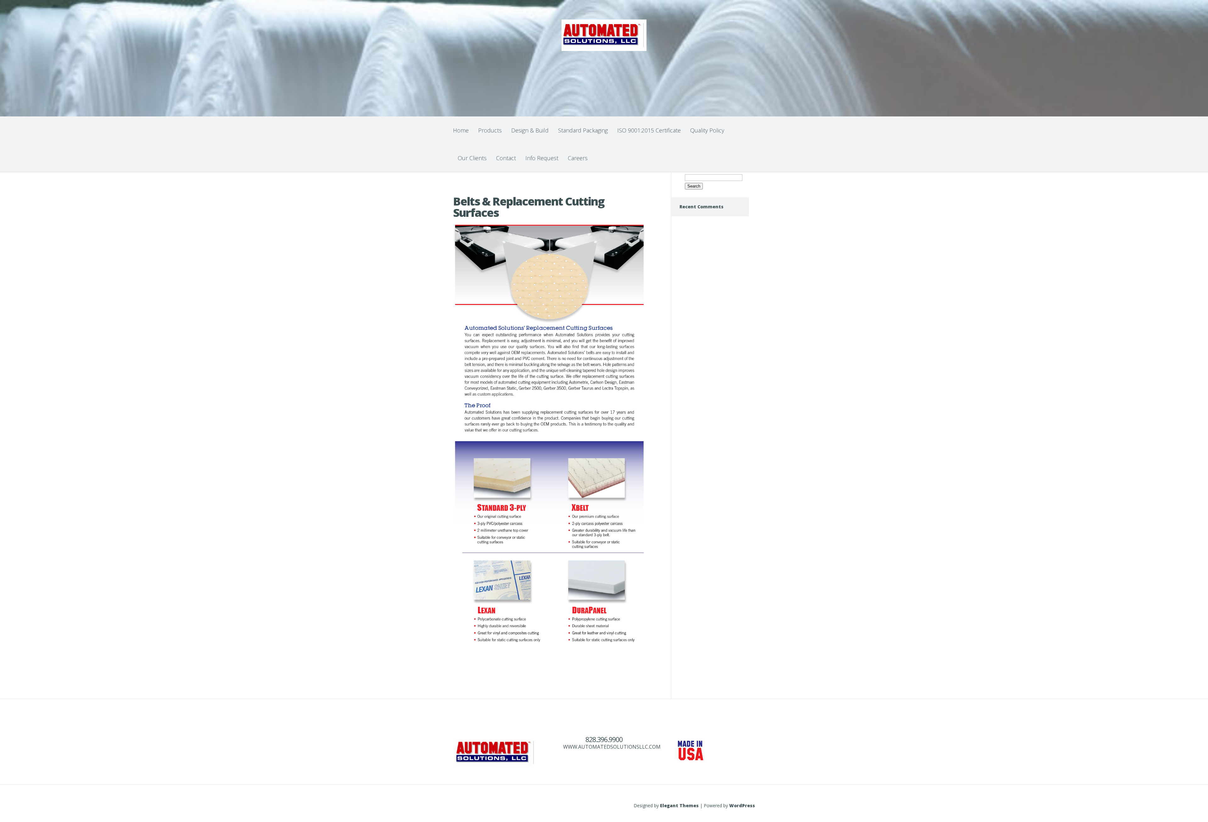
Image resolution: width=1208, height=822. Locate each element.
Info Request (541, 158)
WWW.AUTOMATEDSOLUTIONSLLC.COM (612, 746)
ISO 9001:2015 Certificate (649, 130)
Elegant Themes (679, 805)
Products (490, 130)
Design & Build (530, 130)
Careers (578, 158)
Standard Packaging (583, 130)
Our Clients (472, 158)
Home (461, 130)
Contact (506, 158)
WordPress (742, 805)
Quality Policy (707, 130)
